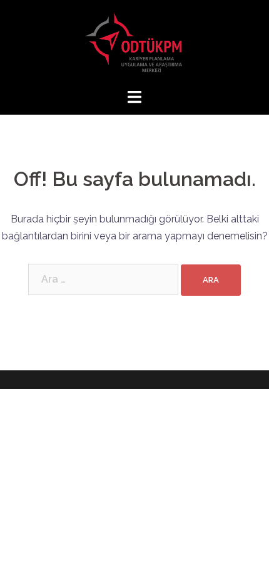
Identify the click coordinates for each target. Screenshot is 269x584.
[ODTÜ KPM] (134, 43)
